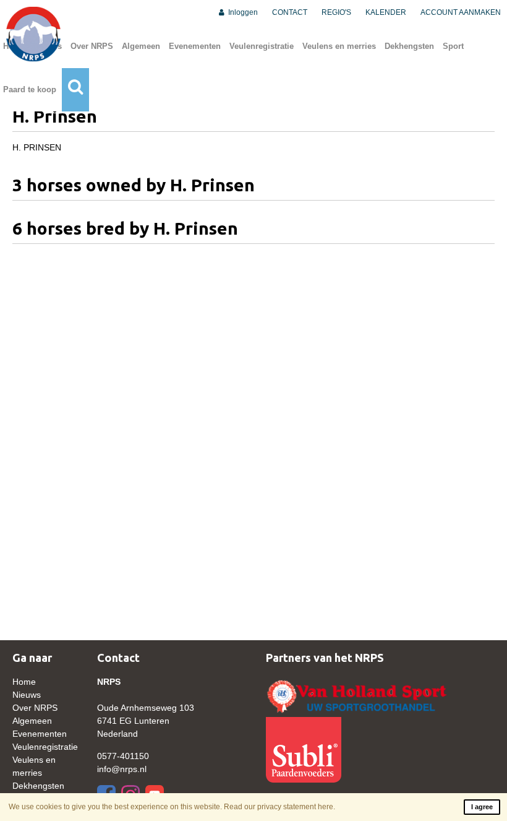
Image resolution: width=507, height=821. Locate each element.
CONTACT (289, 12)
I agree (482, 806)
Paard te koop (29, 89)
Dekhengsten (409, 46)
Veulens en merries (339, 46)
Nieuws (26, 695)
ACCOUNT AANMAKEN (460, 12)
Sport (453, 46)
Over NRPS (91, 46)
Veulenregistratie (261, 46)
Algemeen (141, 46)
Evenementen (195, 46)
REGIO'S (336, 12)
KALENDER (385, 12)
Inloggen (242, 12)
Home (24, 682)
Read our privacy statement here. (279, 806)
